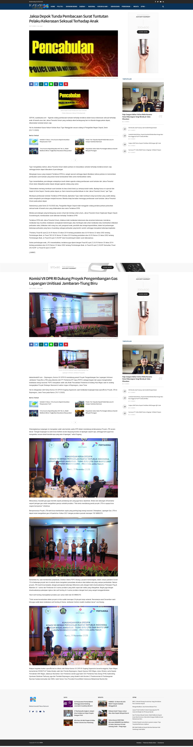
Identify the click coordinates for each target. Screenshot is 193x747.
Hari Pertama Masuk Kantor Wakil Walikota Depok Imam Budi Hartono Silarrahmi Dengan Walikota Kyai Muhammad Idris (147, 717)
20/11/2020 (32, 288)
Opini (143, 6)
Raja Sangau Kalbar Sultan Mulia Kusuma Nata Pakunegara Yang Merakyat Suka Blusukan (137, 116)
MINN (41, 742)
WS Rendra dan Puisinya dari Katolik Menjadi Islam (142, 128)
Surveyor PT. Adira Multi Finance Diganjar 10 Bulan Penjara (144, 150)
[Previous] (71, 160)
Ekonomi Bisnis (71, 6)
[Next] (75, 160)
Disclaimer (161, 742)
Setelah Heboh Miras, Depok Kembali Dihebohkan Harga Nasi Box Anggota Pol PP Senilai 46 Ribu (145, 135)
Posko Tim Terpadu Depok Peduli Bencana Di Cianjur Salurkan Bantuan (100, 141)
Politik (60, 6)
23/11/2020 (32, 26)
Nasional (91, 6)
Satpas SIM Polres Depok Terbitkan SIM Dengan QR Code (144, 143)
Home (53, 6)
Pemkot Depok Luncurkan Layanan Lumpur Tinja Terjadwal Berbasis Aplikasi (146, 723)
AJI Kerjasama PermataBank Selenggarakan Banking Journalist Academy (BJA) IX (83, 704)
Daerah (82, 6)
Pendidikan (126, 6)
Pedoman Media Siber (149, 742)
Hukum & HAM (102, 6)
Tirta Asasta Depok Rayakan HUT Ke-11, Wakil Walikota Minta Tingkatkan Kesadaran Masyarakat (56, 150)
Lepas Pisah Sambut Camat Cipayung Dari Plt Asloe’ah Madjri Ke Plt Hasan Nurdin (145, 711)
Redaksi (139, 742)
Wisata (136, 6)
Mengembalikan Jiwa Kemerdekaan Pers (144, 707)
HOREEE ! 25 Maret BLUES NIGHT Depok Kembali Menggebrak (117, 704)
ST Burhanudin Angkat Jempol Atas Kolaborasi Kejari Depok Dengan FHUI (84, 713)
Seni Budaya (115, 6)
